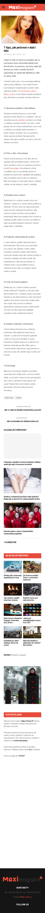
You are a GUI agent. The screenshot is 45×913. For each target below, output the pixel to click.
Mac (30, 750)
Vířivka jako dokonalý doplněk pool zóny (13, 576)
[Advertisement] (22, 787)
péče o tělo (9, 397)
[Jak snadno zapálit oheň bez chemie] (13, 589)
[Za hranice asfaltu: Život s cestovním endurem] (32, 567)
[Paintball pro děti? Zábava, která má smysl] (13, 632)
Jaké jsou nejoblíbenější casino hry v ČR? (32, 620)
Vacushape (14, 168)
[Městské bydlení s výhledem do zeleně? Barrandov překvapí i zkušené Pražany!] (32, 632)
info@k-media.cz (25, 897)
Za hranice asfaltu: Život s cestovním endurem (31, 577)
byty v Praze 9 (27, 721)
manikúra (21, 120)
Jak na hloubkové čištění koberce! (22, 421)
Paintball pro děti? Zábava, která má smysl (11, 643)
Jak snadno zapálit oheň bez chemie (11, 599)
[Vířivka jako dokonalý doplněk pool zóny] (13, 567)
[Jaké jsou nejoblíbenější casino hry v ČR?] (32, 610)
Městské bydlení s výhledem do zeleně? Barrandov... (32, 643)
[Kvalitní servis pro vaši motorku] (32, 589)
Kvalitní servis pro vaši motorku (30, 599)
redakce (9, 54)
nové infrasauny (20, 741)
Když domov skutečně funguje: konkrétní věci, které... (13, 620)
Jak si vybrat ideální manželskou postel (22, 410)
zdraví (18, 397)
